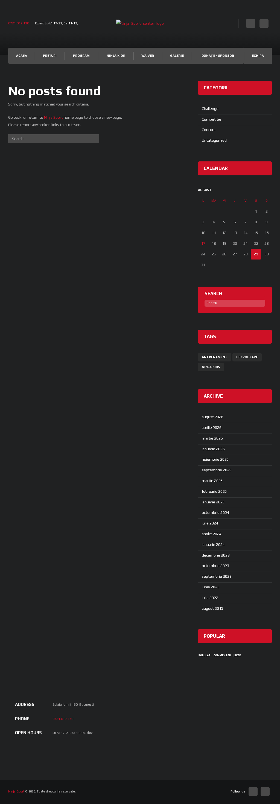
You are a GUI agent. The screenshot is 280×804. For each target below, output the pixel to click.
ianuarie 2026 (213, 449)
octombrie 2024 (215, 512)
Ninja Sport (53, 117)
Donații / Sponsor (218, 56)
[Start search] (95, 138)
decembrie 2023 (216, 555)
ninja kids (211, 367)
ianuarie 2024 (213, 544)
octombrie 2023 (215, 565)
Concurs (208, 129)
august (204, 190)
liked (237, 655)
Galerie (177, 56)
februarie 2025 (214, 491)
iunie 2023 (211, 587)
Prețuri (50, 56)
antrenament (215, 357)
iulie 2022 (210, 597)
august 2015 (212, 608)
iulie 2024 (210, 523)
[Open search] (233, 23)
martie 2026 (212, 438)
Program (81, 56)
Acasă (21, 56)
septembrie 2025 (217, 470)
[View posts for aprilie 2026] (256, 190)
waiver (147, 56)
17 (203, 243)
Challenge (210, 108)
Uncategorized (214, 140)
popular (205, 655)
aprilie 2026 (211, 427)
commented (222, 655)
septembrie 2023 (217, 576)
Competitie (211, 119)
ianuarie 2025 (213, 502)
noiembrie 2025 (215, 459)
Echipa (258, 56)
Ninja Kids (116, 56)
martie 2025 (212, 480)
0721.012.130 (18, 23)
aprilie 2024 (211, 534)
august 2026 (212, 417)
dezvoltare (247, 357)
